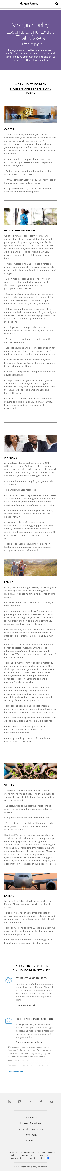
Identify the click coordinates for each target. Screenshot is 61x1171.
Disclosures (30, 1117)
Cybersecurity (27, 1155)
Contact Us (13, 1152)
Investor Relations (30, 1123)
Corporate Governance (31, 1129)
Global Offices (29, 1152)
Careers (30, 1140)
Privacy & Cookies (16, 1158)
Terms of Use (44, 1155)
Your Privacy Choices (37, 1158)
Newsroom (30, 1134)
